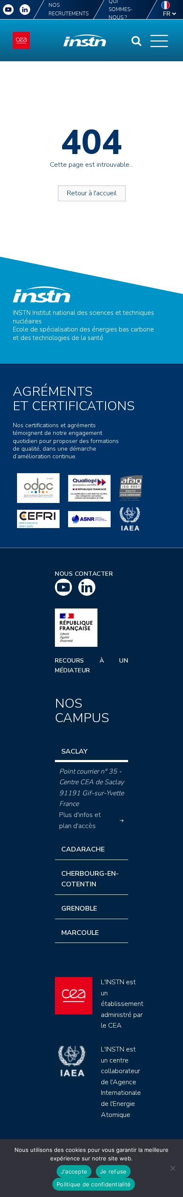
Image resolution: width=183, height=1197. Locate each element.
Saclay (74, 751)
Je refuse (113, 1171)
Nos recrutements (69, 9)
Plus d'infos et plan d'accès (80, 820)
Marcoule (80, 932)
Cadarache (83, 849)
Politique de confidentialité (94, 1184)
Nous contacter (84, 574)
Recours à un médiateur (91, 665)
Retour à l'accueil (92, 193)
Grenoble (79, 908)
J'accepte (74, 1171)
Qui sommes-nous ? (120, 9)
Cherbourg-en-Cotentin (90, 879)
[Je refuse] (172, 1168)
